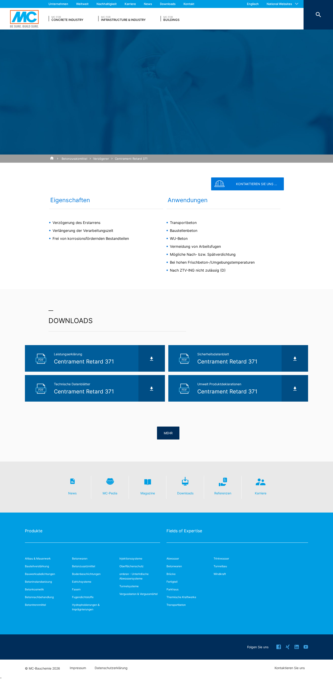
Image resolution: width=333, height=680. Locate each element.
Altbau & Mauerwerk (38, 558)
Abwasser (172, 558)
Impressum (78, 668)
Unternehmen (58, 4)
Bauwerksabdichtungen (40, 574)
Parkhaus (172, 589)
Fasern (76, 589)
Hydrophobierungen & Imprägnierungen (86, 607)
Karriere (130, 4)
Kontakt (188, 4)
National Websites (279, 4)
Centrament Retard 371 (131, 158)
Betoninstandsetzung (38, 581)
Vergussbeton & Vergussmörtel (138, 594)
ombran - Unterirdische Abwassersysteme (134, 576)
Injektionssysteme (130, 558)
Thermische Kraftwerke (181, 597)
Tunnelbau (220, 566)
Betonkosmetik (34, 589)
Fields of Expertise (184, 530)
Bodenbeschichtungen (86, 574)
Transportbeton (176, 604)
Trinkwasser (221, 558)
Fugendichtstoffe (83, 597)
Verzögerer (101, 158)
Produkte (33, 530)
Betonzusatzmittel (74, 158)
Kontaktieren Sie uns (290, 668)
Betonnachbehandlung (39, 597)
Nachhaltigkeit (107, 4)
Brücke (171, 574)
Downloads (168, 4)
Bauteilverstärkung (37, 566)
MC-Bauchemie (24, 18)
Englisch (253, 4)
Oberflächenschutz (131, 566)
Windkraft (220, 574)
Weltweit (82, 4)
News (148, 4)
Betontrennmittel (35, 604)
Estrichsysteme (81, 581)
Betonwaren (79, 558)
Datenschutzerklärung (111, 668)
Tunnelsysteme (129, 586)
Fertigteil (172, 581)
